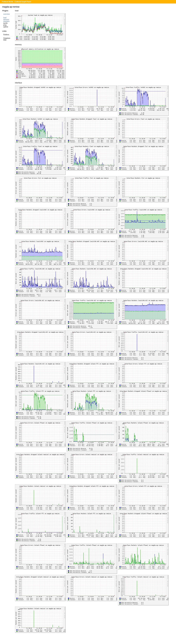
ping (4, 25)
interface (6, 21)
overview (6, 14)
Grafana (6, 34)
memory (6, 19)
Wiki (4, 40)
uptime (5, 27)
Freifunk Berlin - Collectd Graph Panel (16, 2)
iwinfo (5, 23)
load (4, 18)
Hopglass (6, 38)
